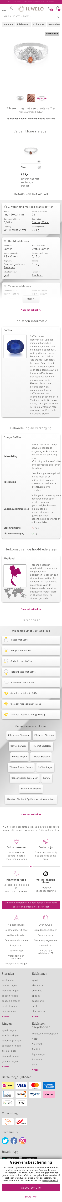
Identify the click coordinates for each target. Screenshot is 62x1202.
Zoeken (57, 16)
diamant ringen (10, 990)
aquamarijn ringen (12, 1040)
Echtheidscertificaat (16, 930)
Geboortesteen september (25, 778)
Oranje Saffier (40, 249)
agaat (35, 980)
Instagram (22, 1140)
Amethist (37, 1044)
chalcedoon (38, 1011)
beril (34, 1006)
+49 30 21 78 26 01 (16, 891)
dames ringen (9, 985)
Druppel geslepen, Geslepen (15, 266)
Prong (35, 264)
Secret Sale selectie (31, 788)
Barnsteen (37, 1059)
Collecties (38, 24)
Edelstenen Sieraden (18, 735)
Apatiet (36, 1049)
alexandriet (38, 985)
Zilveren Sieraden (41, 756)
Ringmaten (16, 945)
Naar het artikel (29, 310)
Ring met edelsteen (41, 746)
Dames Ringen (19, 756)
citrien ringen (9, 1051)
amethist (37, 990)
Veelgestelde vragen (16, 963)
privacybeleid (49, 1180)
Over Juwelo (46, 925)
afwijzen (28, 1175)
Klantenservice (16, 925)
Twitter (5, 1140)
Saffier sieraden (19, 746)
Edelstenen (23, 24)
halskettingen (9, 1006)
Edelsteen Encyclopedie (45, 1033)
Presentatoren (46, 935)
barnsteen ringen (11, 1046)
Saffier (8, 249)
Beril (34, 1064)
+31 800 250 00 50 (18, 885)
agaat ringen (9, 1030)
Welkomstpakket (16, 935)
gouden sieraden (11, 1001)
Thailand (37, 275)
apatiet (36, 996)
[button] (4, 8)
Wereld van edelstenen (45, 952)
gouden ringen (10, 996)
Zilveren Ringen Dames (21, 767)
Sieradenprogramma (45, 940)
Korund (46, 778)
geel (6, 275)
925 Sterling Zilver (15, 230)
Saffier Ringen (45, 767)
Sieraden (8, 24)
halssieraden (9, 1011)
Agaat (35, 1039)
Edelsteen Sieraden (44, 735)
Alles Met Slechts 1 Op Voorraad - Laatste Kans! (31, 799)
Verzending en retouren (16, 957)
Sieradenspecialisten (45, 930)
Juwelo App (16, 950)
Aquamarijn (38, 1054)
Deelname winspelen (16, 940)
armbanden (8, 980)
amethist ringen (10, 1035)
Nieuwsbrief (45, 945)
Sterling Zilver (40, 222)
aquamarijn (38, 1001)
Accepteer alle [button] (31, 1188)
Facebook (14, 1140)
